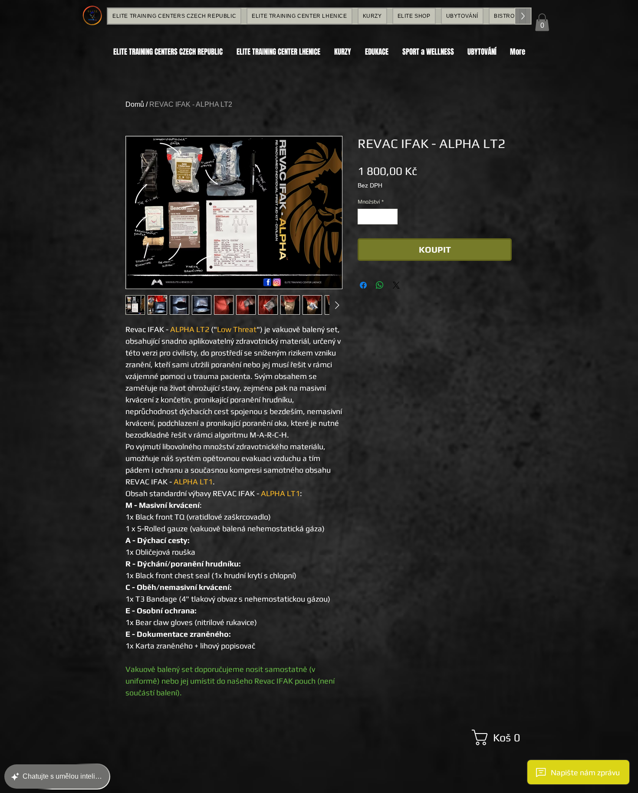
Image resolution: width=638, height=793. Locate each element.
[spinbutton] (377, 216)
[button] (542, 22)
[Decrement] (364, 216)
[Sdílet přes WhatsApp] (380, 285)
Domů (134, 104)
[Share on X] (396, 285)
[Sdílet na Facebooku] (363, 285)
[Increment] (391, 216)
